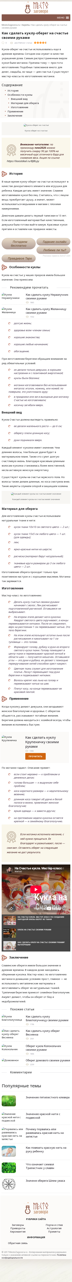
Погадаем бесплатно (19, 244)
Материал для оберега (25, 103)
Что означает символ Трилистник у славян (40, 1166)
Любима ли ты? (54, 250)
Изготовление (19, 107)
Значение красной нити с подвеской (43, 1116)
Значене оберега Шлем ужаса (45, 1180)
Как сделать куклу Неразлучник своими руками (47, 296)
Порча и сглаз (54, 1224)
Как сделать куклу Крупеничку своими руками (42, 742)
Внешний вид (19, 98)
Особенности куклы (20, 94)
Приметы (54, 1231)
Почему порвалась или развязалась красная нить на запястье (45, 1132)
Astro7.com (65, 256)
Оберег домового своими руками (48, 1060)
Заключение (15, 115)
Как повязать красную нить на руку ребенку (46, 1149)
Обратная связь (18, 1243)
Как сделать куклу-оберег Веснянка (43, 1032)
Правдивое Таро (20, 258)
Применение (15, 111)
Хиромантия (17, 1231)
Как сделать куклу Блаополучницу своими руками (47, 1018)
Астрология (54, 1228)
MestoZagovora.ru (11, 25)
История (13, 90)
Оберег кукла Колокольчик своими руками (43, 1048)
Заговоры (18, 1224)
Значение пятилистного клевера (47, 1097)
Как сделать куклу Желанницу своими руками (46, 310)
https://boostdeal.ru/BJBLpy (23, 161)
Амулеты (26, 25)
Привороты (17, 1228)
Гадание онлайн (54, 242)
